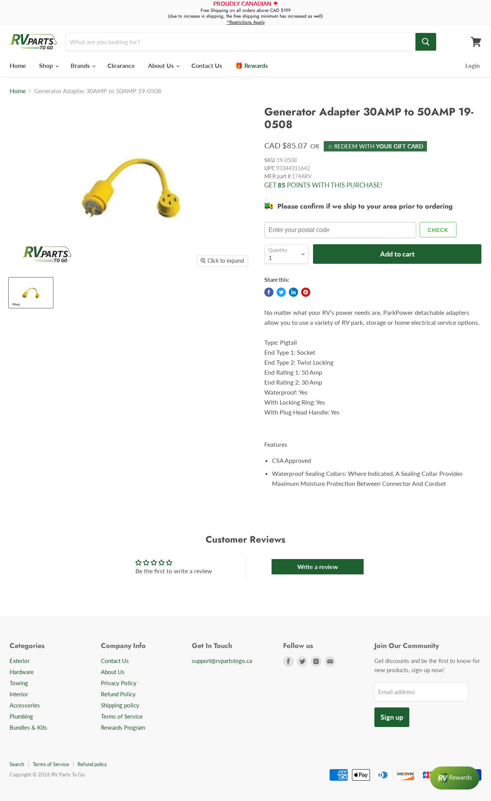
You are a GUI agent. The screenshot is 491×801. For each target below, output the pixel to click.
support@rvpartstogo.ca (222, 660)
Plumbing (21, 716)
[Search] (425, 42)
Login (472, 65)
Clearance (121, 65)
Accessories (25, 705)
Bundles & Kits (28, 727)
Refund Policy (118, 694)
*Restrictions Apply (246, 22)
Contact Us (206, 65)
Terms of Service (122, 716)
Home (18, 65)
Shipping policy (120, 705)
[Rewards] (454, 777)
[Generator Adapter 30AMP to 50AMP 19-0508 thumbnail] (31, 293)
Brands (81, 65)
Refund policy (92, 764)
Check (438, 230)
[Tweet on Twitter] (281, 292)
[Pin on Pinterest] (305, 292)
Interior (19, 694)
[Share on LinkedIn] (293, 292)
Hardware (22, 671)
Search (17, 764)
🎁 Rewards (251, 65)
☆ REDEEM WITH (375, 146)
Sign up (392, 717)
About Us (161, 65)
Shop (46, 65)
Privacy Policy (119, 682)
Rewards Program (123, 727)
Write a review (317, 566)
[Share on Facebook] (269, 292)
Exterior (20, 660)
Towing (19, 682)
